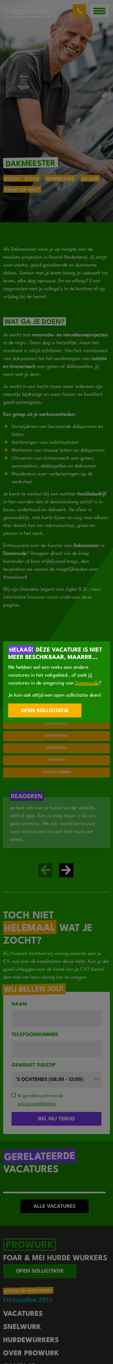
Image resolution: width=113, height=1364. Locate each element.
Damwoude (87, 683)
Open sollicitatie (45, 710)
